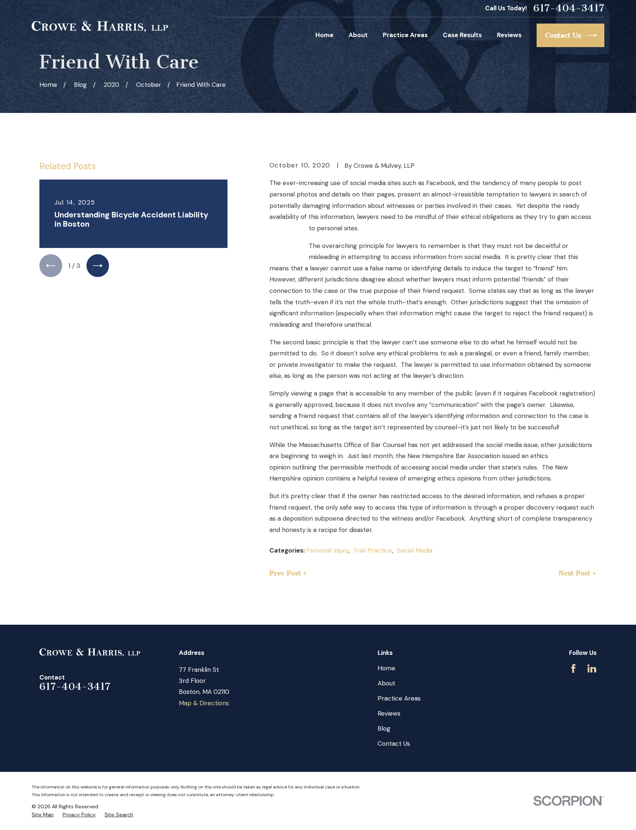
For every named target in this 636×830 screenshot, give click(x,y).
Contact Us (394, 743)
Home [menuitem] (324, 35)
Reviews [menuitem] (509, 35)
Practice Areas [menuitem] (405, 35)
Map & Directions (204, 703)
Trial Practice (372, 550)
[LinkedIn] (591, 668)
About (386, 683)
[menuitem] (43, 815)
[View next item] (97, 265)
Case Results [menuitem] (462, 35)
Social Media (414, 550)
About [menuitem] (358, 35)
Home (386, 668)
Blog (384, 728)
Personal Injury (327, 550)
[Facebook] (573, 668)
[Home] (100, 27)
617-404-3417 (568, 8)
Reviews (389, 713)
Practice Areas (399, 698)
